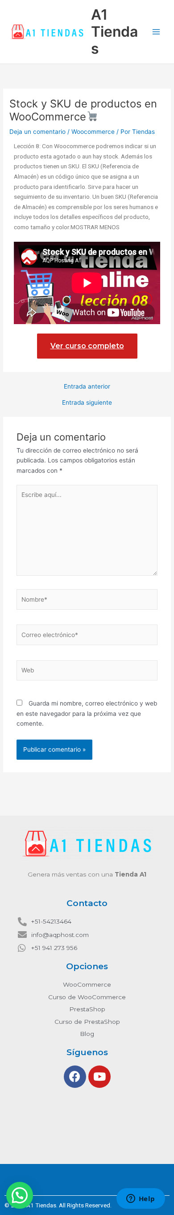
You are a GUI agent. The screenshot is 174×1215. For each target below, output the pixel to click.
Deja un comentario (37, 131)
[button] (19, 1195)
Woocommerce (93, 131)
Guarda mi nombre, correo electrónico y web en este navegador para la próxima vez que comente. (87, 713)
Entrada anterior (87, 387)
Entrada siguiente (87, 403)
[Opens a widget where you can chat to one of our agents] (140, 1199)
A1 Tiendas (114, 32)
